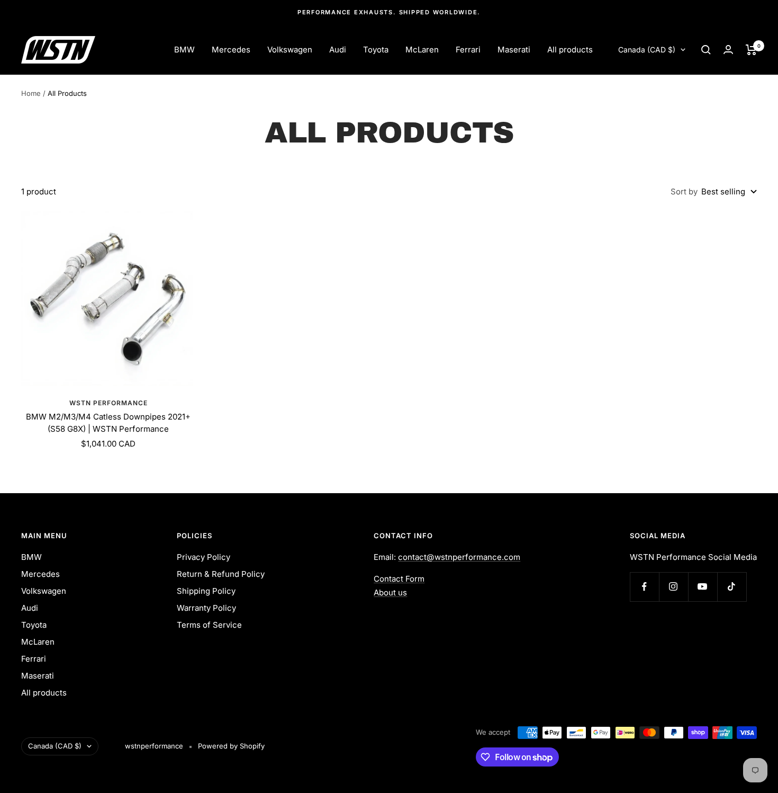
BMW (184, 49)
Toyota (375, 49)
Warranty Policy (206, 608)
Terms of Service (209, 625)
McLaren (422, 49)
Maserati (513, 49)
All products (570, 49)
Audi (337, 49)
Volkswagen (289, 49)
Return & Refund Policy (221, 574)
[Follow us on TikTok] (731, 586)
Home (31, 93)
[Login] (728, 49)
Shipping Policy (206, 591)
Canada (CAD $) (646, 49)
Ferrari (468, 49)
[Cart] (751, 49)
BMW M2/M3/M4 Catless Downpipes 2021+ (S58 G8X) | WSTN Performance (108, 423)
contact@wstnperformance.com (459, 557)
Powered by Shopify (231, 746)
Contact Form (399, 579)
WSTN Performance (108, 403)
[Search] (706, 50)
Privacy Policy (203, 557)
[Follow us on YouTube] (702, 586)
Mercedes (231, 49)
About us (390, 592)
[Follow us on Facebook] (644, 586)
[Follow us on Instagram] (673, 586)
